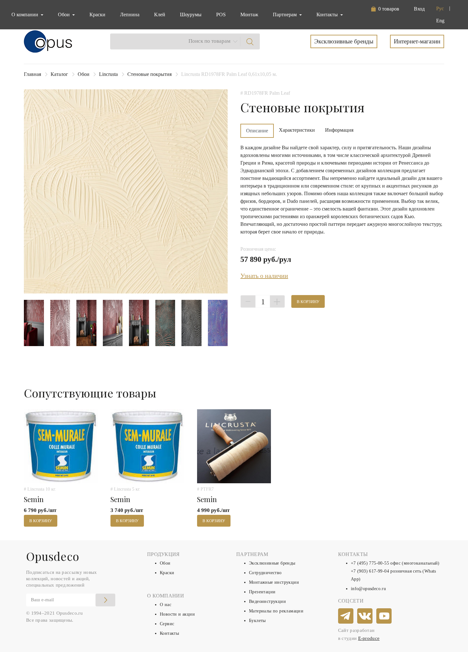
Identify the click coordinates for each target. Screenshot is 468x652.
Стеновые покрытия (149, 74)
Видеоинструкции (267, 601)
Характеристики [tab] (297, 130)
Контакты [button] (327, 14)
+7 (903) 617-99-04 (370, 571)
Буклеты (257, 620)
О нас (165, 604)
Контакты (169, 633)
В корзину (308, 301)
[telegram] (346, 616)
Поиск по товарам (209, 41)
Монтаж (249, 14)
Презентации (262, 591)
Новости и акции (177, 614)
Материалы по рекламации (276, 611)
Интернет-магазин (417, 41)
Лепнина (129, 14)
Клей (159, 14)
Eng (440, 20)
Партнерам (285, 14)
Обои (83, 74)
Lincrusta (108, 74)
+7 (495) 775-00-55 (370, 563)
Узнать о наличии (264, 275)
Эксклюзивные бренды (343, 41)
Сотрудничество (265, 572)
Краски (97, 14)
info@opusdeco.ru (368, 588)
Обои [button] (64, 14)
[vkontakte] (365, 616)
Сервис (167, 623)
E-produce (369, 638)
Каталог (59, 74)
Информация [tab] (339, 130)
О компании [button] (25, 14)
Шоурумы (191, 14)
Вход (419, 8)
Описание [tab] (257, 130)
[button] (385, 9)
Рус (440, 8)
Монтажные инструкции (274, 582)
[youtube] (384, 616)
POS (221, 14)
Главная (32, 74)
